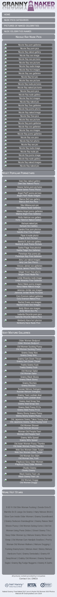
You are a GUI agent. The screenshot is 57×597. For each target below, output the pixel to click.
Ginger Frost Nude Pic (28, 274)
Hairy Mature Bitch (43, 512)
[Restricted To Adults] (32, 586)
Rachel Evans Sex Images (28, 305)
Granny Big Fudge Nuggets (24, 563)
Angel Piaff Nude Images (28, 195)
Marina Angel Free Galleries (28, 214)
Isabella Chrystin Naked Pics (28, 317)
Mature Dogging (41, 544)
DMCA (35, 578)
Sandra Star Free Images (28, 232)
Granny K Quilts (45, 563)
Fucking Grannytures (14, 549)
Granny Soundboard (44, 516)
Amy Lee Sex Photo (28, 262)
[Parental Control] (14, 586)
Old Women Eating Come (31, 526)
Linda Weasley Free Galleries (28, 280)
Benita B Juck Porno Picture (28, 244)
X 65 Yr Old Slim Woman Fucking (21, 507)
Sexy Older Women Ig (15, 535)
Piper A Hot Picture (28, 238)
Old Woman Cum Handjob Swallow (28, 539)
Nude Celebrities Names (17, 31)
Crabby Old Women (27, 558)
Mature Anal (31, 549)
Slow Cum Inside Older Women (19, 516)
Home (7, 14)
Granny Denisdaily (31, 553)
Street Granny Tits (41, 530)
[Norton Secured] (46, 586)
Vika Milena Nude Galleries (28, 208)
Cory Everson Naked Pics (28, 298)
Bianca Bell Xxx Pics (28, 201)
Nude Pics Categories (16, 20)
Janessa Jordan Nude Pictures (28, 292)
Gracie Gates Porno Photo (28, 189)
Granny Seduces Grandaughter (19, 521)
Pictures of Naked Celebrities (21, 26)
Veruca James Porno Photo (28, 268)
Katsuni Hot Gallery (29, 226)
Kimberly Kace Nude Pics (28, 323)
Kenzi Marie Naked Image (28, 286)
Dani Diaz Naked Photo (28, 183)
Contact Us (24, 578)
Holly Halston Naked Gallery (28, 220)
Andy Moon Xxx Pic (28, 311)
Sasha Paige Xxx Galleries (28, 250)
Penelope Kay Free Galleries (28, 256)
